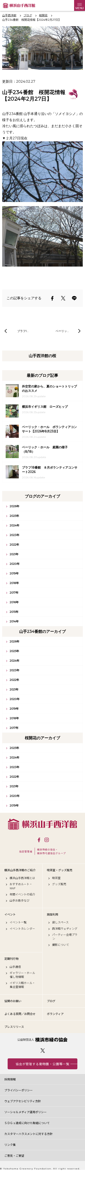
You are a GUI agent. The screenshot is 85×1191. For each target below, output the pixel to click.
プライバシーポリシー (18, 1090)
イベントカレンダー (22, 929)
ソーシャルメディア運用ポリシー (25, 1112)
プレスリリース (14, 1027)
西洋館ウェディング (64, 929)
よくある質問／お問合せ (20, 1014)
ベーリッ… (62, 331)
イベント (10, 914)
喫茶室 (56, 878)
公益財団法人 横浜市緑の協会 (42, 1039)
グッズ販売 (59, 884)
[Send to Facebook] (52, 298)
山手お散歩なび (19, 900)
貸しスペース (60, 922)
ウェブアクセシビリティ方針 (22, 1101)
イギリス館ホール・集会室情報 (22, 985)
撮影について (60, 945)
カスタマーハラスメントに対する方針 (28, 1134)
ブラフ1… (23, 331)
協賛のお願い (12, 1001)
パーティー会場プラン (64, 937)
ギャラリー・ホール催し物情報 (22, 975)
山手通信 (15, 967)
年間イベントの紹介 (22, 894)
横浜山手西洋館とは (22, 878)
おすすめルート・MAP (21, 886)
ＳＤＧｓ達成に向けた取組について (27, 1123)
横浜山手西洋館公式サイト (19, 5)
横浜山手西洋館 (42, 824)
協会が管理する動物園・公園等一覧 (42, 1064)
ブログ (51, 1001)
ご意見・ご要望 (14, 1155)
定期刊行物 (11, 959)
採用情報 (10, 1079)
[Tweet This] (63, 298)
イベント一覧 (18, 922)
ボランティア (55, 1014)
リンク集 (10, 1145)
